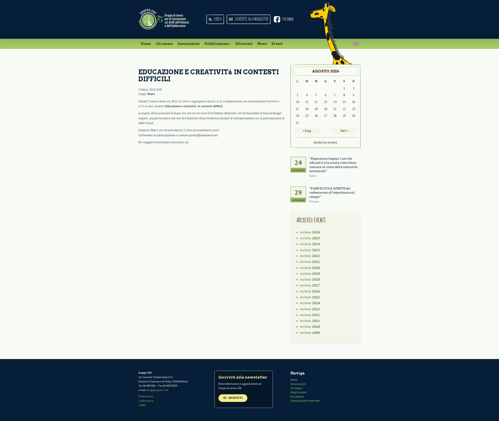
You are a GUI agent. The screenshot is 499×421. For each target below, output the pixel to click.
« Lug (307, 131)
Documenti (297, 396)
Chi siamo (164, 44)
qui (186, 142)
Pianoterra (272, 101)
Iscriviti (235, 397)
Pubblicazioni (216, 44)
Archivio (310, 232)
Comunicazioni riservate (305, 400)
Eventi (277, 44)
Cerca (217, 19)
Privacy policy (145, 396)
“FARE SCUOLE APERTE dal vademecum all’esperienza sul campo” (332, 193)
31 (142, 106)
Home (146, 44)
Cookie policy (145, 400)
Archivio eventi (325, 142)
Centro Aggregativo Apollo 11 (200, 101)
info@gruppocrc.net (157, 390)
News (262, 44)
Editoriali (244, 44)
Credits (142, 405)
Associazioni (189, 44)
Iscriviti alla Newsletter (251, 19)
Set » (344, 131)
